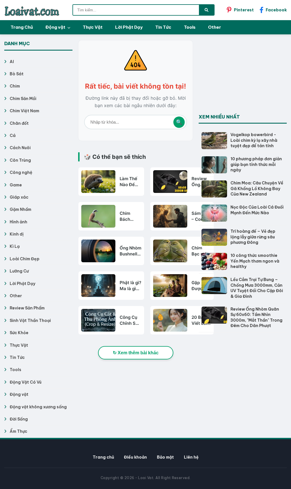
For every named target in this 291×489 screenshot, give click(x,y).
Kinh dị (17, 234)
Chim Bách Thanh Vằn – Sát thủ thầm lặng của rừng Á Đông (129, 216)
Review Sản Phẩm (27, 308)
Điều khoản (135, 457)
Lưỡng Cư (19, 271)
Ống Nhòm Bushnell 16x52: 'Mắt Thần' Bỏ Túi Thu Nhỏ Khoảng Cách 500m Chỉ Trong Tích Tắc (130, 251)
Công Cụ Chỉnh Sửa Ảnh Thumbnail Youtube (130, 320)
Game (16, 185)
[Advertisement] (241, 75)
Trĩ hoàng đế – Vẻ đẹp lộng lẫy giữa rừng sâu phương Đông (252, 237)
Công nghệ (21, 172)
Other (214, 27)
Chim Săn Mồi (23, 98)
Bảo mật (165, 457)
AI (12, 61)
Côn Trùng (20, 160)
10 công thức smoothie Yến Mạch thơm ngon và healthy (254, 261)
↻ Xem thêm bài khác (136, 352)
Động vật (55, 27)
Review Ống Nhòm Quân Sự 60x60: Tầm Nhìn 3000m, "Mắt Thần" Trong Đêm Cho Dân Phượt (256, 317)
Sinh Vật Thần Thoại (30, 320)
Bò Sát (17, 73)
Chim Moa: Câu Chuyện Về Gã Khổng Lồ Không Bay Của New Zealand (256, 188)
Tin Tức (163, 27)
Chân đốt (19, 123)
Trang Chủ (22, 27)
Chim (15, 86)
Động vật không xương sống (38, 406)
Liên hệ (191, 457)
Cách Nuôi (20, 147)
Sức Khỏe (19, 332)
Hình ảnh (18, 221)
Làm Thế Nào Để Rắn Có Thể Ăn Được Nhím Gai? (130, 182)
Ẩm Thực (18, 431)
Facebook (276, 10)
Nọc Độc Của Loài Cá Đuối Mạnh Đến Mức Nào (257, 210)
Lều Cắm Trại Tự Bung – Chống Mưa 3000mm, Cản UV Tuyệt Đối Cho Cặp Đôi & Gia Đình (256, 288)
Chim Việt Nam (24, 110)
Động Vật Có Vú (25, 382)
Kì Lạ (15, 246)
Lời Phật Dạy (129, 27)
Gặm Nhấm (20, 209)
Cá (13, 135)
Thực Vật (93, 27)
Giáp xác (19, 197)
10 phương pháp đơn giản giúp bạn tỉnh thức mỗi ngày (256, 164)
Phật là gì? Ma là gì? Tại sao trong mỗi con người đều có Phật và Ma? (130, 286)
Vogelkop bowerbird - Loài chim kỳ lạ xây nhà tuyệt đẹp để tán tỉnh (253, 140)
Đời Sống (19, 419)
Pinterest (244, 10)
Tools (190, 27)
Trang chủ (103, 457)
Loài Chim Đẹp (25, 258)
